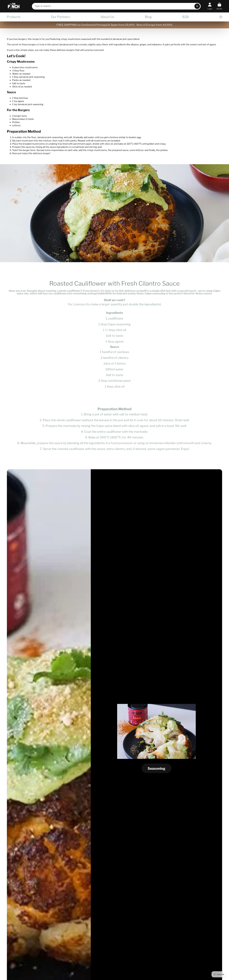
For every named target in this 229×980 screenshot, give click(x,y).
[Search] (197, 6)
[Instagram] (220, 16)
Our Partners (60, 17)
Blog (148, 17)
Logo (14, 6)
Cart (219, 6)
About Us (107, 17)
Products (13, 17)
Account (210, 6)
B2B (185, 17)
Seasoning (156, 768)
